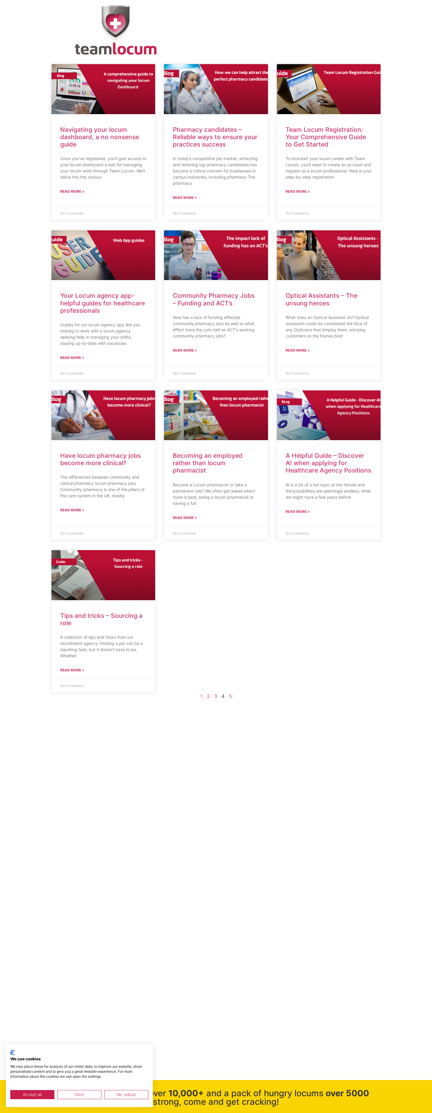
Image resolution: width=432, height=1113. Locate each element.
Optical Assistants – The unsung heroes (321, 299)
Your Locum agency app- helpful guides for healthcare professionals (102, 303)
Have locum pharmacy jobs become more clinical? (100, 459)
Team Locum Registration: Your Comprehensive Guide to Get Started (326, 137)
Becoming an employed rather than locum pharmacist (207, 463)
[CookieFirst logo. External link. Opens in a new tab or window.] (12, 1052)
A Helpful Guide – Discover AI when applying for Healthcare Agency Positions (328, 463)
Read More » (72, 191)
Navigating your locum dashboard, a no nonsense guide (99, 137)
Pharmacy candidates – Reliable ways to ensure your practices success (215, 137)
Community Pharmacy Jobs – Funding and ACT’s (213, 299)
